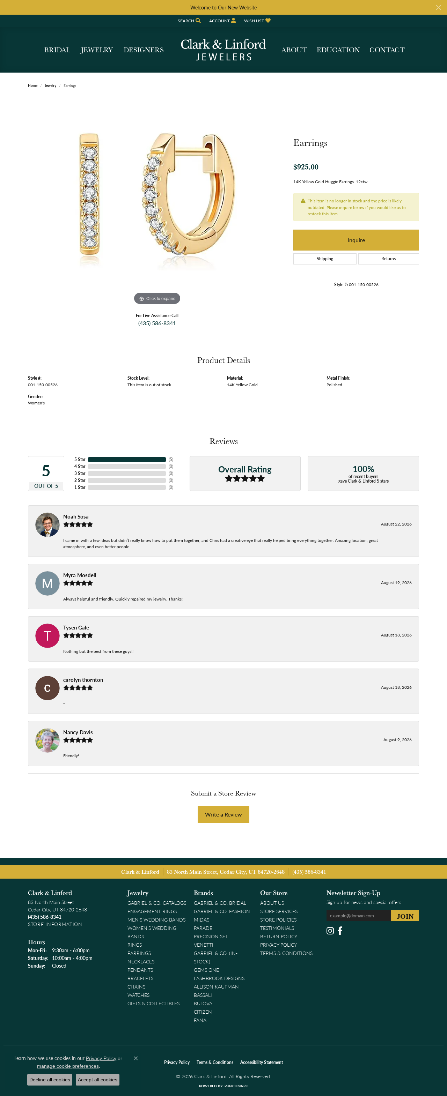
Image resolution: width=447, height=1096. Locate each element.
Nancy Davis (78, 732)
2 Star (79, 480)
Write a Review (223, 814)
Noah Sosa (76, 516)
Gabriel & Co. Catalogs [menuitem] (156, 902)
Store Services (279, 911)
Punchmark (236, 1085)
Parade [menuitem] (203, 927)
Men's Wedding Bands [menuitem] (156, 919)
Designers (144, 49)
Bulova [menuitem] (203, 1003)
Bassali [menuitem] (203, 994)
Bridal (57, 49)
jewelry (50, 85)
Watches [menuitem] (138, 994)
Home (32, 85)
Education (338, 49)
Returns (388, 259)
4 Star (79, 466)
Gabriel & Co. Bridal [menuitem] (220, 902)
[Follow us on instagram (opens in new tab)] (330, 931)
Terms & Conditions (286, 952)
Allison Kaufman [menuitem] (216, 986)
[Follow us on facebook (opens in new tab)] (340, 931)
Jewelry (97, 49)
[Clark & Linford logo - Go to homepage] (223, 50)
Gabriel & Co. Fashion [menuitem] (222, 911)
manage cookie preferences (68, 1066)
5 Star (79, 459)
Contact (387, 49)
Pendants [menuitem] (140, 969)
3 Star (79, 473)
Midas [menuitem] (201, 919)
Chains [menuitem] (136, 986)
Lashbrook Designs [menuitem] (219, 978)
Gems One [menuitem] (206, 969)
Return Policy (278, 936)
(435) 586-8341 (157, 323)
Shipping (325, 259)
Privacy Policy (278, 944)
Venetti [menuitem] (203, 944)
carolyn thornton (83, 680)
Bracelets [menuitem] (140, 978)
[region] (157, 202)
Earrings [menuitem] (139, 952)
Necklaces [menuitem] (140, 961)
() (171, 459)
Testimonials (277, 927)
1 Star (79, 487)
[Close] (438, 7)
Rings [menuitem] (134, 944)
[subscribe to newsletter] (405, 915)
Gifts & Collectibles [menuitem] (153, 1003)
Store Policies (278, 919)
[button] (188, 21)
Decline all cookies (49, 1079)
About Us (272, 902)
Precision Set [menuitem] (211, 936)
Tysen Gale (76, 627)
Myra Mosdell (79, 575)
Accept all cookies (97, 1079)
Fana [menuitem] (200, 1019)
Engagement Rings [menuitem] (152, 911)
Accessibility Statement (261, 1062)
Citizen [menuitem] (203, 1011)
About (294, 49)
